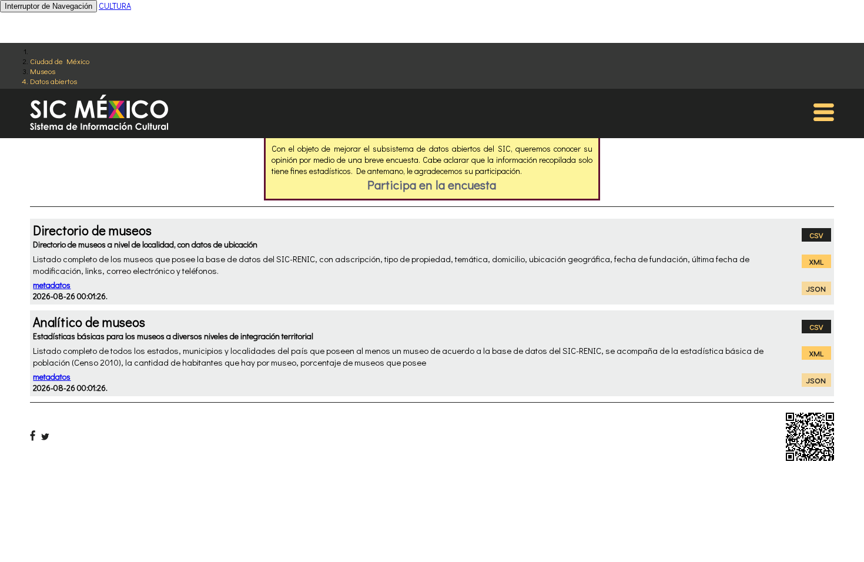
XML (816, 261)
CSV (816, 235)
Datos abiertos (53, 81)
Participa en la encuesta (431, 184)
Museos (42, 71)
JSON (816, 288)
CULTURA (115, 5)
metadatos (52, 284)
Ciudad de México (59, 61)
